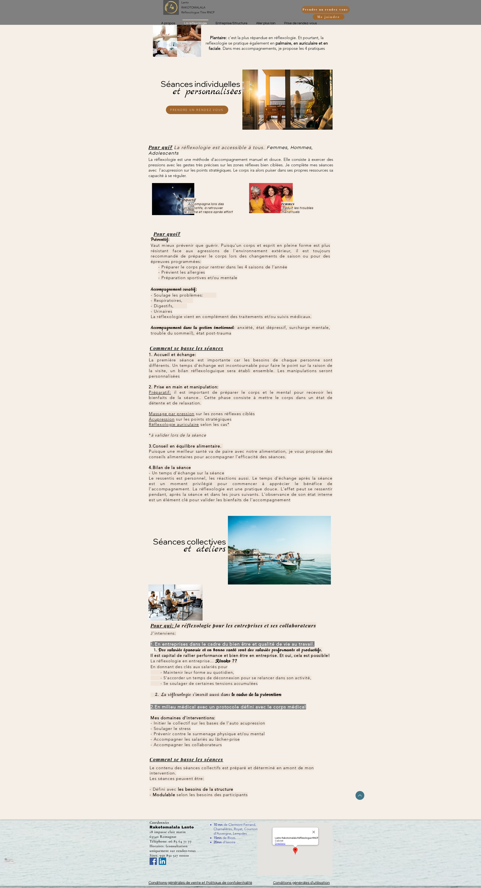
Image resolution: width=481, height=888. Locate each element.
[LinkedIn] (162, 861)
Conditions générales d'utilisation (301, 883)
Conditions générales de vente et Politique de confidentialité (200, 883)
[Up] (359, 795)
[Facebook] (153, 861)
